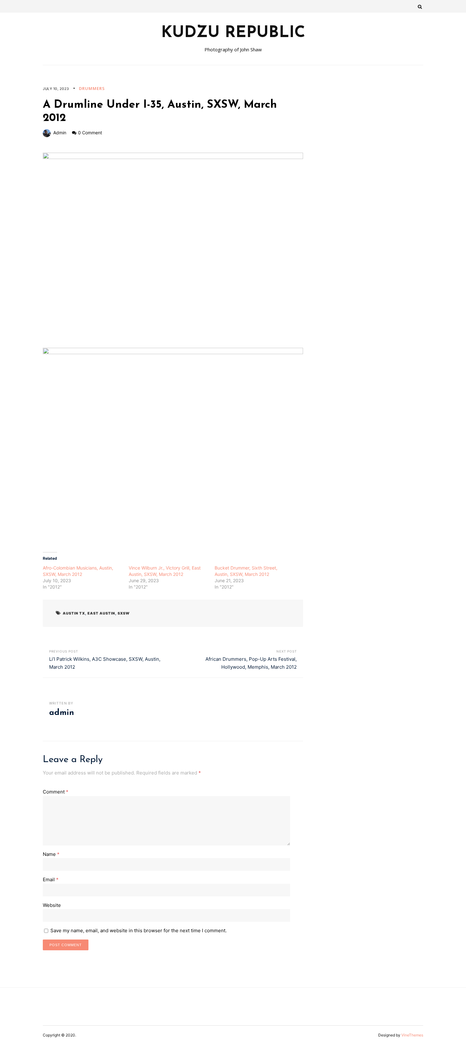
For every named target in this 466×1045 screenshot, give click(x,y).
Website (52, 905)
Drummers (92, 88)
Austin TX (74, 613)
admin (59, 132)
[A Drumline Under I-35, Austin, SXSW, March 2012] (173, 250)
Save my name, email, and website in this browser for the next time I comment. (138, 930)
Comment (55, 792)
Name (51, 854)
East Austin (101, 613)
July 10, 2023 (56, 88)
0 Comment (90, 132)
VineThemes (412, 1035)
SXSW (124, 613)
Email (51, 879)
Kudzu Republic (233, 33)
